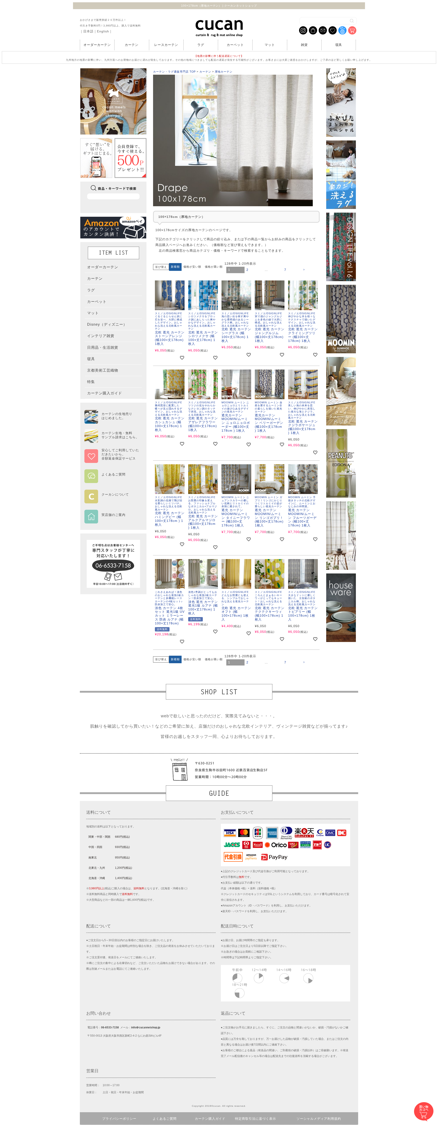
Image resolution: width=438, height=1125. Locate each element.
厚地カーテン (224, 71)
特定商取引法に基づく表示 (255, 1118)
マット (270, 45)
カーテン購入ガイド (210, 1118)
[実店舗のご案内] (111, 520)
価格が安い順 (192, 266)
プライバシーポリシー (119, 1118)
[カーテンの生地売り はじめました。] (111, 421)
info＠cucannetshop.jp (145, 1027)
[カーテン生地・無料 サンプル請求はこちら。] (111, 441)
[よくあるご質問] (111, 480)
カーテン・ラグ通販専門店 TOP (174, 71)
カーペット (235, 45)
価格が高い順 (214, 266)
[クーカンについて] (111, 500)
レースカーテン (166, 45)
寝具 (338, 45)
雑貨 (304, 45)
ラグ (200, 45)
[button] (310, 270)
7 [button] (285, 270)
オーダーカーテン (97, 45)
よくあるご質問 (165, 1118)
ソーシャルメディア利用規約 (319, 1118)
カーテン (131, 45)
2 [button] (247, 270)
